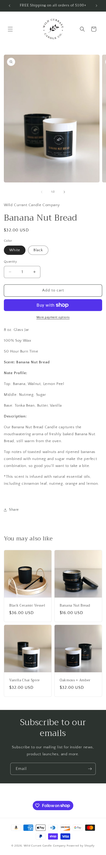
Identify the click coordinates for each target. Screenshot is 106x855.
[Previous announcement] (9, 5)
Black (38, 250)
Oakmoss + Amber (75, 680)
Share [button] (14, 510)
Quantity (10, 261)
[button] (10, 29)
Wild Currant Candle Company (45, 845)
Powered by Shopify (81, 845)
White (14, 250)
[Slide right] (64, 192)
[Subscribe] (89, 769)
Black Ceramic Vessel (27, 605)
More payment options (53, 317)
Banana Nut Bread (75, 605)
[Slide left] (41, 192)
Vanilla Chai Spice (24, 680)
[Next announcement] (96, 5)
